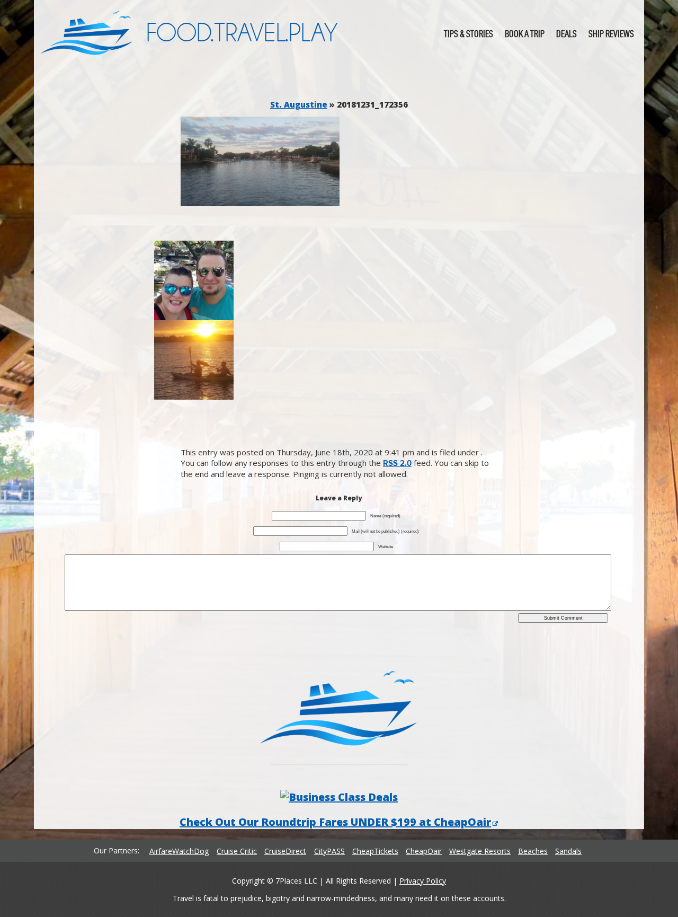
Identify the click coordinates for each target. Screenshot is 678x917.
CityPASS (329, 851)
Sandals (568, 851)
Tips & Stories (468, 33)
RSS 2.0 (397, 463)
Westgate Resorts (480, 851)
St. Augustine (298, 104)
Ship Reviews (611, 33)
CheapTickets (375, 851)
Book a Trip (525, 33)
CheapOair (424, 851)
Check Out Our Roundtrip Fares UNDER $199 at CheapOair (335, 822)
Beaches (533, 851)
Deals (566, 33)
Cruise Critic (237, 851)
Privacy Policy (422, 881)
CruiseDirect (285, 851)
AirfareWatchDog (179, 851)
